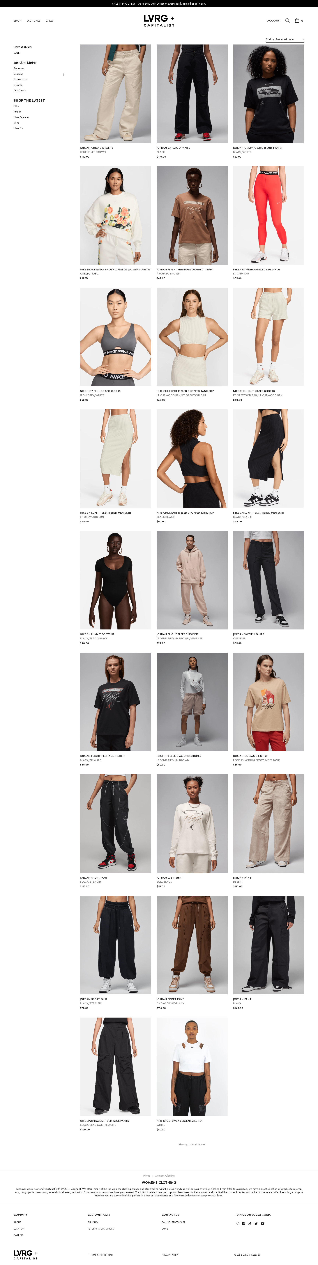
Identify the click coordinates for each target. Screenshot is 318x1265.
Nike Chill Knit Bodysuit (97, 636)
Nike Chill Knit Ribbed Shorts (257, 393)
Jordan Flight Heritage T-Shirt (102, 758)
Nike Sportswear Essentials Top (180, 1123)
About (17, 1222)
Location (19, 1228)
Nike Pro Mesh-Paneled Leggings (256, 272)
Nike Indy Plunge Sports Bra (100, 393)
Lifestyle (18, 85)
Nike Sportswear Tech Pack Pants (104, 1123)
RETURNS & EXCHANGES (101, 1228)
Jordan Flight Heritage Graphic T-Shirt (185, 272)
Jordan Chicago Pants (97, 150)
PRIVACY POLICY (170, 1255)
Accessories (20, 79)
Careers (19, 1235)
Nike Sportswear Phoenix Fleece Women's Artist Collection (115, 272)
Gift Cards (20, 90)
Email (165, 1228)
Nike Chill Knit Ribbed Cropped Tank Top (185, 393)
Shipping (93, 1222)
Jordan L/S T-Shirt (170, 880)
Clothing (18, 74)
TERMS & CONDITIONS (101, 1255)
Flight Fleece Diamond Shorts (179, 758)
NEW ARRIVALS (23, 47)
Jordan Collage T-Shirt (256, 758)
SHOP (17, 21)
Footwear (19, 68)
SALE (17, 53)
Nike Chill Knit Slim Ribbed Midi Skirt (106, 515)
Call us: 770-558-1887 (173, 1222)
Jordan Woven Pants (248, 636)
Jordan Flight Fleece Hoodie (180, 636)
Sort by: (270, 39)
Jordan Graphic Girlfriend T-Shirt (258, 150)
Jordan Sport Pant (94, 880)
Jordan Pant (242, 880)
